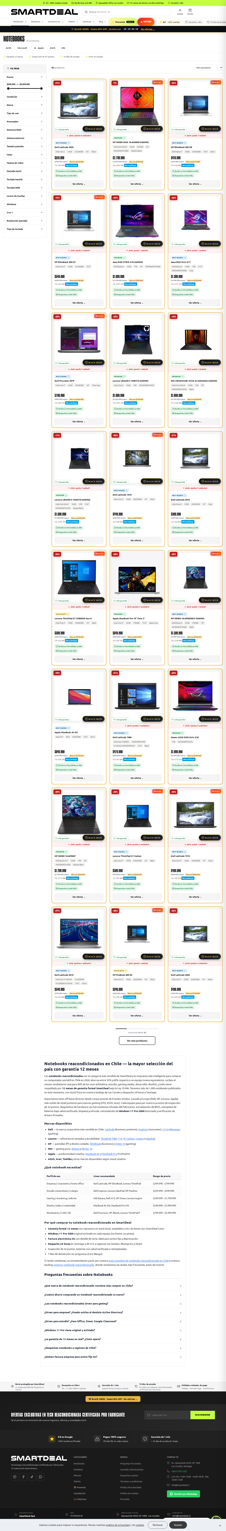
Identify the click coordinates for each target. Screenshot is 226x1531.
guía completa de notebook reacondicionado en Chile (139, 1260)
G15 (164, 1129)
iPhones (77, 1475)
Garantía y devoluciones (131, 1469)
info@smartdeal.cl (180, 1485)
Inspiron (143, 1129)
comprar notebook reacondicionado (73, 1264)
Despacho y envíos (129, 1475)
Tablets (71, 21)
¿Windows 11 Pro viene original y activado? (69, 1330)
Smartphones (54, 21)
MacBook (78, 1469)
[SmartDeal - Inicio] (39, 1458)
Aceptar (178, 1525)
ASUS (52, 47)
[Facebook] (23, 1476)
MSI (63, 47)
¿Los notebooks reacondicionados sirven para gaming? (76, 1303)
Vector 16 (87, 1148)
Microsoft (22, 47)
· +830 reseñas (171, 22)
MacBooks (35, 21)
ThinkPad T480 (109, 1138)
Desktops (87, 21)
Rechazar (158, 1525)
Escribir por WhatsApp (185, 1493)
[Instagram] (14, 1476)
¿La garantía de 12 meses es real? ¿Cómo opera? (72, 1339)
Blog (101, 21)
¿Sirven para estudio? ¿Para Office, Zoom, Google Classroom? (80, 1321)
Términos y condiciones (131, 1481)
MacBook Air (92, 1153)
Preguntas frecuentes (130, 1463)
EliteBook (95, 1143)
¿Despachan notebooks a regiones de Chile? (70, 1347)
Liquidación (80, 1493)
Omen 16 (120, 1143)
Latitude (109, 1129)
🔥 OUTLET (145, 21)
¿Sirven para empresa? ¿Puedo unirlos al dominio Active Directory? (83, 1312)
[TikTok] (32, 1476)
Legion (140, 1138)
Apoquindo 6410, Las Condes (111, 2)
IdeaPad (150, 1138)
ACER (8, 47)
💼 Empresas (80, 1499)
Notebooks (18, 21)
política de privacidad (118, 1525)
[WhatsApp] (40, 1476)
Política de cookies (129, 1493)
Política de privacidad (130, 1487)
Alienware (174, 1129)
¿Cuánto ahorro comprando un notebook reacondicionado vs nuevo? (84, 1294)
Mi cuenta (125, 1499)
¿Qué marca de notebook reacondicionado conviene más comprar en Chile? (88, 1285)
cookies (140, 1525)
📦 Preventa (80, 1487)
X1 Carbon (129, 1138)
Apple (41, 47)
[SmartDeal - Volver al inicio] (44, 12)
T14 (120, 1138)
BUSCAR (86, 11)
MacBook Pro (109, 1153)
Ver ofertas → (148, 29)
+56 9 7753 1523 (179, 1471)
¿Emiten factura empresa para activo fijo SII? (70, 1356)
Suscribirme (202, 1414)
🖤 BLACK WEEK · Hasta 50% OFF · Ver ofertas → (113, 1399)
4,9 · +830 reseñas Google (57, 2)
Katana (76, 1148)
